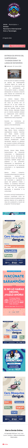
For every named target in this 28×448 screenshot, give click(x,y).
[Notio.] (14, 10)
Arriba (6, 444)
